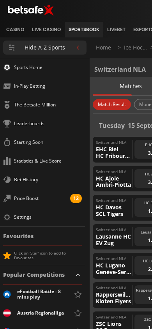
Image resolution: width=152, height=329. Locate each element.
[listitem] (15, 29)
